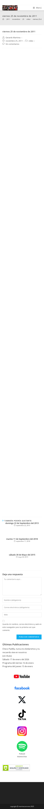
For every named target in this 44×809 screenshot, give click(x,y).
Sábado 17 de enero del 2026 (15, 659)
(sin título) (7, 656)
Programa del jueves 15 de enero (17, 666)
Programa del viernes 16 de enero (18, 663)
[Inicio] (3, 19)
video (31, 41)
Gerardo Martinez (13, 37)
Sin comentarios (12, 44)
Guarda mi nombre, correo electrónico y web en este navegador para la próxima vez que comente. (22, 627)
